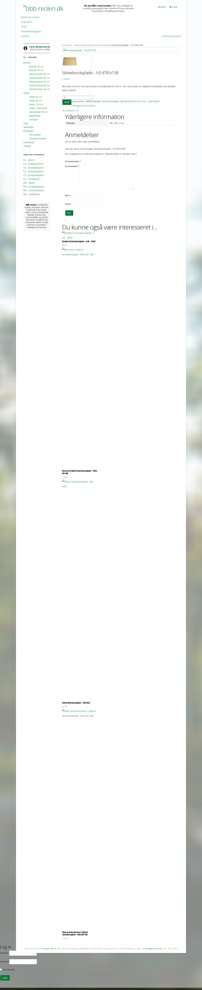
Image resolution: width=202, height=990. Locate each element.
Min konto (162, 7)
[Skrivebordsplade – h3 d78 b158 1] (120, 50)
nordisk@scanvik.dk (152, 948)
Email (68, 204)
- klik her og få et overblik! (39, 48)
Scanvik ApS (48, 948)
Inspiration (26, 22)
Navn (68, 195)
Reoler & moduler (30, 17)
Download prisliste (171, 36)
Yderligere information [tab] (83, 105)
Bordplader (90, 45)
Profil (23, 26)
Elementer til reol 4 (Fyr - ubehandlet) (142, 101)
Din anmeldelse (72, 166)
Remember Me (8, 969)
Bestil (67, 102)
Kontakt (25, 36)
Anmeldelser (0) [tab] (70, 110)
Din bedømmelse (73, 161)
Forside (65, 45)
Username (4, 953)
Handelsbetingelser (31, 31)
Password (4, 961)
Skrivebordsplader (103, 45)
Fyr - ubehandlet (77, 45)
